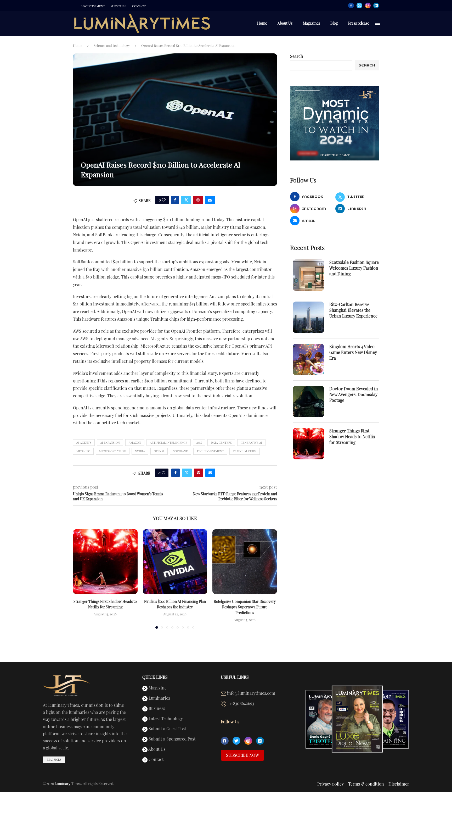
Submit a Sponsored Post (172, 739)
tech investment (210, 451)
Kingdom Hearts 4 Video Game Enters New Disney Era (353, 352)
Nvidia (140, 451)
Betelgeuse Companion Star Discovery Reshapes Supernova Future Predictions (245, 607)
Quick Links (155, 677)
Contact (139, 6)
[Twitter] (359, 5)
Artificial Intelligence (168, 442)
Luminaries (159, 698)
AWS (199, 442)
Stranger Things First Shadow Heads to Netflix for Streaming (352, 436)
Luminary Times (68, 783)
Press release (358, 23)
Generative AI (251, 442)
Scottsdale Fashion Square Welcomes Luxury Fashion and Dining (354, 268)
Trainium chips (244, 451)
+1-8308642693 (240, 703)
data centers (221, 442)
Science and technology (112, 45)
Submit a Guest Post (167, 729)
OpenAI (159, 451)
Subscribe (118, 6)
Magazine (157, 688)
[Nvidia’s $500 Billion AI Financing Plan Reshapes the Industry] (175, 561)
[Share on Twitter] (186, 200)
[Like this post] (164, 200)
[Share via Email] (210, 200)
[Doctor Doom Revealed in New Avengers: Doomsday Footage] (308, 401)
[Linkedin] (376, 5)
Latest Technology (165, 718)
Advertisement (93, 6)
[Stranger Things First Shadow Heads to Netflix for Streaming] (105, 561)
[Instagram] (368, 5)
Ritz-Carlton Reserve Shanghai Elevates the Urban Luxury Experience (353, 310)
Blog (334, 23)
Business (156, 708)
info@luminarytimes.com (250, 693)
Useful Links (235, 677)
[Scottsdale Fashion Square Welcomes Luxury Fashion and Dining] (308, 275)
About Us (285, 23)
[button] (80, 578)
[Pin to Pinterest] (198, 200)
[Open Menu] (377, 23)
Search (296, 56)
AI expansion (110, 442)
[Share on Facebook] (175, 200)
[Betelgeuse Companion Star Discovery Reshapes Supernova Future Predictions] (244, 561)
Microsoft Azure (112, 451)
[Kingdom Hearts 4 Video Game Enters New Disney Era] (308, 359)
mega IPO (83, 451)
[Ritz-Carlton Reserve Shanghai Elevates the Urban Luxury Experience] (308, 317)
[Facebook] (351, 5)
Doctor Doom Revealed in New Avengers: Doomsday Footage (353, 394)
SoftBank (180, 451)
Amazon (135, 442)
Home (262, 23)
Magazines (311, 23)
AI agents (83, 442)
